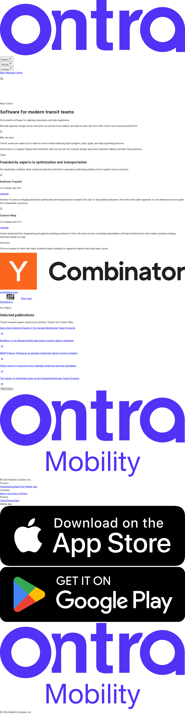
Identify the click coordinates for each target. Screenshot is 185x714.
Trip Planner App (28, 486)
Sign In (3, 72)
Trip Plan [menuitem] (5, 64)
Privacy (10, 500)
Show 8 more (6, 389)
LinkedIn (4, 194)
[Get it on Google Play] (92, 621)
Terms (3, 500)
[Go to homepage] (92, 476)
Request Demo (15, 72)
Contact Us (15, 493)
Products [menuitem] (5, 59)
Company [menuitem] (5, 69)
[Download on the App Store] (92, 565)
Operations (14, 486)
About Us (5, 493)
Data (16, 500)
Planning (4, 486)
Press (24, 493)
